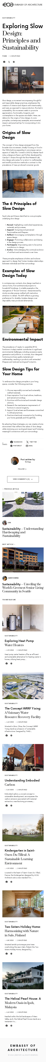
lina (9, 522)
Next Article (8, 544)
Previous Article (11, 489)
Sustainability (8, 18)
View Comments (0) (21, 479)
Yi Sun (4, 56)
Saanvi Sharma (13, 578)
